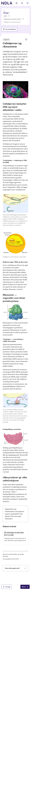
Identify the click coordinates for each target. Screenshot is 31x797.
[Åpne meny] (27, 3)
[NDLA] (6, 3)
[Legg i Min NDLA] (26, 39)
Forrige (8, 587)
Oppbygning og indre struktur (12, 19)
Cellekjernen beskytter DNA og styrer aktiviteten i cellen (14, 106)
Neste (23, 587)
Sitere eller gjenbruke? (12, 568)
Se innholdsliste (11, 29)
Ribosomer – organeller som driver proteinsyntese (14, 297)
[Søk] (22, 3)
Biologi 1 (6, 13)
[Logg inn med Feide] (16, 3)
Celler (5, 16)
